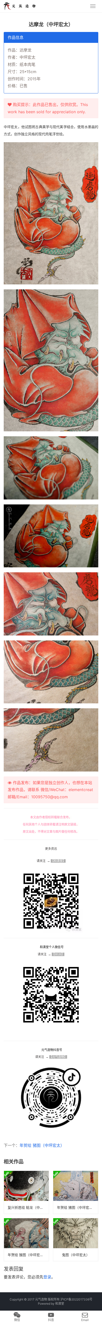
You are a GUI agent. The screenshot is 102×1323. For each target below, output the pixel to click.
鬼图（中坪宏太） (76, 1255)
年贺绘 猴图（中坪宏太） (27, 1255)
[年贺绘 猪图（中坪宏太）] (75, 1192)
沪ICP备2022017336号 (76, 1299)
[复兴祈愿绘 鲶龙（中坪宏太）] (26, 1192)
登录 (47, 1276)
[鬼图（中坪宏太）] (75, 1239)
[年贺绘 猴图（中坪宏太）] (26, 1239)
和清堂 (59, 1303)
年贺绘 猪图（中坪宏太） (42, 1145)
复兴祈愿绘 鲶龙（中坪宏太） (28, 1207)
